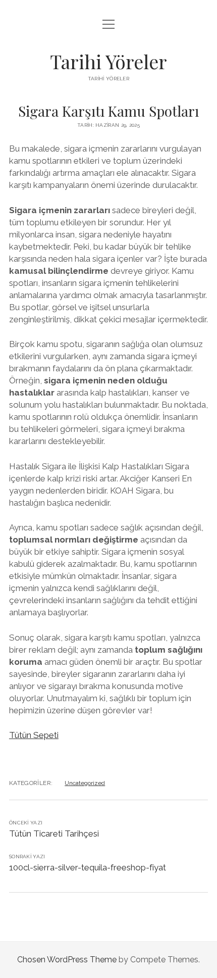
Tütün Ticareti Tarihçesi (54, 833)
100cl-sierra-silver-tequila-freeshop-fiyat (87, 867)
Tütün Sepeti (34, 735)
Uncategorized (85, 783)
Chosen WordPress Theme (67, 959)
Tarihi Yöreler (108, 61)
